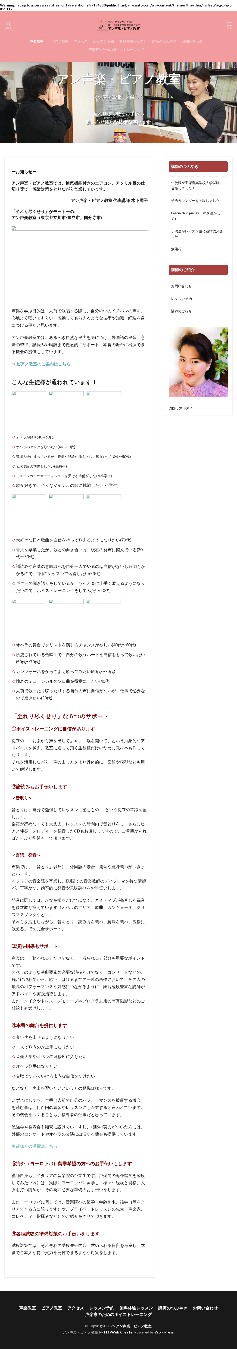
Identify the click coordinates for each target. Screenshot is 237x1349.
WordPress (164, 1332)
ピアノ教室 (60, 41)
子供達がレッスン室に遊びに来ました (197, 233)
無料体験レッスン (133, 41)
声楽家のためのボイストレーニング (116, 49)
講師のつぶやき (164, 41)
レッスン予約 (103, 41)
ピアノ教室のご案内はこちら (43, 363)
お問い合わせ (192, 41)
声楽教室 (37, 41)
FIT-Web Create (118, 1332)
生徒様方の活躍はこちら (34, 1146)
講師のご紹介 (181, 311)
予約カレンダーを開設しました (195, 200)
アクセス (81, 41)
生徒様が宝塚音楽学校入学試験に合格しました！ (197, 185)
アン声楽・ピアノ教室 (134, 1326)
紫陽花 (176, 249)
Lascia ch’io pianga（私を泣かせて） (195, 215)
